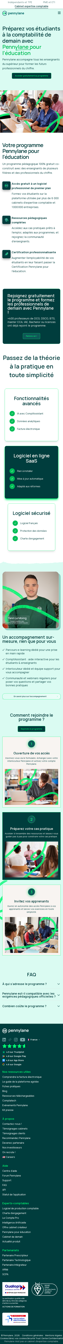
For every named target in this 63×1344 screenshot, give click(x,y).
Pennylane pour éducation (16, 1232)
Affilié (5, 1269)
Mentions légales (53, 1335)
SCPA (5, 1274)
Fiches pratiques (11, 1086)
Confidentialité (55, 1338)
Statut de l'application (14, 1194)
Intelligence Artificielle (14, 1222)
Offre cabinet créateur (14, 1227)
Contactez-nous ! (12, 1123)
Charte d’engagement (14, 1213)
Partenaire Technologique (16, 1260)
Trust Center (41, 1338)
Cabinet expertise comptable (31, 6)
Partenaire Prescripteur (15, 1255)
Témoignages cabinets (15, 1128)
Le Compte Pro (10, 1217)
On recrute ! (9, 1152)
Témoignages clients (13, 1133)
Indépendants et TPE (20, 2)
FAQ (4, 1185)
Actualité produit (11, 1241)
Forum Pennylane (11, 1175)
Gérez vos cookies (17, 1338)
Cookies (4, 1338)
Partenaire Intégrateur (14, 1264)
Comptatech (9, 1100)
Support (6, 1180)
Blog (4, 1091)
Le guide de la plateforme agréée (20, 1081)
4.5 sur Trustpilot (15, 1052)
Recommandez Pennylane (16, 1138)
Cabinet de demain (12, 1236)
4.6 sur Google (13, 1064)
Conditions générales (32, 1335)
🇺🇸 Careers (8, 1157)
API (4, 1189)
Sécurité (31, 1338)
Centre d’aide (9, 1170)
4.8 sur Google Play (16, 1056)
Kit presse (7, 1110)
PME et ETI (49, 2)
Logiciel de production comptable (20, 1208)
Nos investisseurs (12, 1147)
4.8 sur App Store (15, 1060)
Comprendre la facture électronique (22, 1077)
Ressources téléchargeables (18, 1095)
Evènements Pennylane (15, 1105)
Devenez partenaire (13, 1142)
